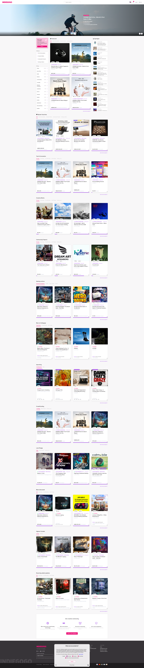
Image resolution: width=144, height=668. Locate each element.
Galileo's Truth (40, 473)
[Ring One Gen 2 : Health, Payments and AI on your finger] (60, 52)
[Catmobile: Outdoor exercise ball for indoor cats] (99, 461)
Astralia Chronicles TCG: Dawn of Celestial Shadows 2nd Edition (99, 308)
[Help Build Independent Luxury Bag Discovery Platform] (81, 378)
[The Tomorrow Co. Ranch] (44, 253)
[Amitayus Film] (63, 378)
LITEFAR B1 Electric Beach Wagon (59, 100)
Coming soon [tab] (39, 366)
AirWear (76, 348)
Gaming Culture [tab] (70, 41)
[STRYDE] (99, 336)
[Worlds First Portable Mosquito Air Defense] (81, 128)
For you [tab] (37, 158)
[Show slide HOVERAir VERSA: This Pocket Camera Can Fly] (67, 33)
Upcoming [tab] (42, 158)
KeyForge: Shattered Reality (81, 473)
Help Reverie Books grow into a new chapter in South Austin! (81, 266)
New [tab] (43, 366)
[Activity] (133, 2)
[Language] (130, 2)
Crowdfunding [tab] (47, 158)
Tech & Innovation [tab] (55, 41)
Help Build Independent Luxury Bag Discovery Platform (80, 391)
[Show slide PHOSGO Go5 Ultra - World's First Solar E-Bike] (73, 33)
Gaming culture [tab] (64, 116)
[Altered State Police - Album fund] (99, 211)
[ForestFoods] (99, 253)
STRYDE (94, 348)
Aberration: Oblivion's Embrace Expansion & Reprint (42, 308)
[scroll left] (140, 34)
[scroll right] (142, 34)
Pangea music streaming (43, 390)
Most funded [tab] (43, 408)
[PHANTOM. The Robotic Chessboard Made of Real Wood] (99, 128)
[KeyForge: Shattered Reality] (81, 461)
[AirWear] (81, 336)
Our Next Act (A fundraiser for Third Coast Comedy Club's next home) (62, 225)
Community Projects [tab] (56, 116)
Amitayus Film (59, 390)
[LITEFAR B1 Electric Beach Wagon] (60, 87)
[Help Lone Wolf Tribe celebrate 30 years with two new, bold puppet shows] (44, 211)
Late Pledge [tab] (53, 158)
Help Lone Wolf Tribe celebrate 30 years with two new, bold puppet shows (44, 225)
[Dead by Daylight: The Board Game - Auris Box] (63, 294)
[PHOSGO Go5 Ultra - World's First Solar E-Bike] (81, 52)
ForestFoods (95, 265)
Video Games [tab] (51, 283)
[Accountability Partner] (99, 169)
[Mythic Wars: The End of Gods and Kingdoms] (44, 336)
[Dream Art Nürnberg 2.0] (63, 253)
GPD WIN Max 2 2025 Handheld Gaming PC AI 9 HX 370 (62, 141)
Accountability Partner (98, 181)
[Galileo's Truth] (44, 461)
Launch (41, 46)
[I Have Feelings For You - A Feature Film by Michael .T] (63, 336)
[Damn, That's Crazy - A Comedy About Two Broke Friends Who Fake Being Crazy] (99, 378)
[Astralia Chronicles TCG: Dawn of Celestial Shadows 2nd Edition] (99, 294)
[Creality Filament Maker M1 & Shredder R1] (44, 128)
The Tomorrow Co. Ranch (43, 265)
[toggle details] (69, 75)
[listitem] (42, 68)
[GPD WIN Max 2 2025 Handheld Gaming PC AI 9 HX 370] (63, 128)
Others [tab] (56, 283)
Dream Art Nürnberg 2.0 (61, 265)
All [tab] (50, 41)
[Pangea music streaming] (44, 378)
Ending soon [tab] (59, 158)
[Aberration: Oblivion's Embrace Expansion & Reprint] (44, 294)
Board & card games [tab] (40, 283)
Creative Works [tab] (63, 41)
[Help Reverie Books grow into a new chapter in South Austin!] (81, 253)
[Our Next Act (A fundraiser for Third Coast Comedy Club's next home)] (63, 211)
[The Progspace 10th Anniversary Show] (63, 461)
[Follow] (38, 344)
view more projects (86, 111)
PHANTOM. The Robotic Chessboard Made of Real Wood (98, 141)
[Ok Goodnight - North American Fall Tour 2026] (81, 211)
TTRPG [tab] (47, 283)
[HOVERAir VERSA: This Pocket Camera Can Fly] (81, 87)
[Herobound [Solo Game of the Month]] (81, 294)
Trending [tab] (38, 408)
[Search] (65, 2)
